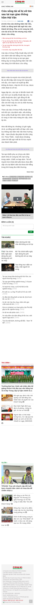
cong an (27, 176)
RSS (32, 6)
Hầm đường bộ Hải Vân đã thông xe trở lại (14, 38)
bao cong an (13, 176)
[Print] (32, 21)
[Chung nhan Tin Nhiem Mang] (11, 602)
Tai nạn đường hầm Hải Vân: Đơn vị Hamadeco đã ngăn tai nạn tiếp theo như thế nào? (16, 41)
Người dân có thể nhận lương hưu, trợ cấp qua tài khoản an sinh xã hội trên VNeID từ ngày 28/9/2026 (23, 418)
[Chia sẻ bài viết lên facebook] (28, 21)
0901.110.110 (19, 600)
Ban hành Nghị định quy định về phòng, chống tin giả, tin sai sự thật (22, 408)
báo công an (20, 176)
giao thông (15, 180)
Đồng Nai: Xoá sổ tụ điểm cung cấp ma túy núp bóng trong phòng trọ (23, 510)
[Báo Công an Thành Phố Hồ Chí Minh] (20, 2)
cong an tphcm (23, 178)
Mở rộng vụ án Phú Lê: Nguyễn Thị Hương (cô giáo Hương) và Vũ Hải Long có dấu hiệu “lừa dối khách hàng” (16, 500)
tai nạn (9, 180)
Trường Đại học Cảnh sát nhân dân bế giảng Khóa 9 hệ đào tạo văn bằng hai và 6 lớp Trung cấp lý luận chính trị (17, 388)
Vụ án (4, 462)
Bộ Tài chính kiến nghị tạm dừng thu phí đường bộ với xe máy (24, 254)
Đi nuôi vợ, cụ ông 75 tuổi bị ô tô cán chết (16, 292)
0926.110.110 (11, 600)
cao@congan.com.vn (12, 595)
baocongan (15, 178)
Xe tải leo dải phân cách (10, 312)
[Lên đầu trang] (31, 601)
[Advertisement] (17, 343)
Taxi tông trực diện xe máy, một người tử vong (23, 267)
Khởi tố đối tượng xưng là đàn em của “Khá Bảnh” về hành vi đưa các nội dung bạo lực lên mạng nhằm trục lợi (17, 521)
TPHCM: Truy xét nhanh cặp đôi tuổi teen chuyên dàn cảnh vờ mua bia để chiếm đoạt (16, 488)
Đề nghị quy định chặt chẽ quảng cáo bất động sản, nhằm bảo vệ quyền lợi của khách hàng (23, 399)
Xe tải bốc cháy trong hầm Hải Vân (12, 49)
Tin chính (5, 363)
